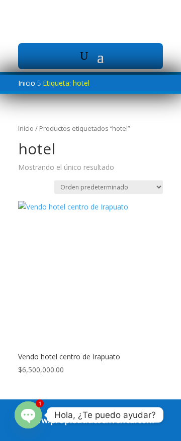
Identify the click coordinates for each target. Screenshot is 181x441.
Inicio (26, 128)
